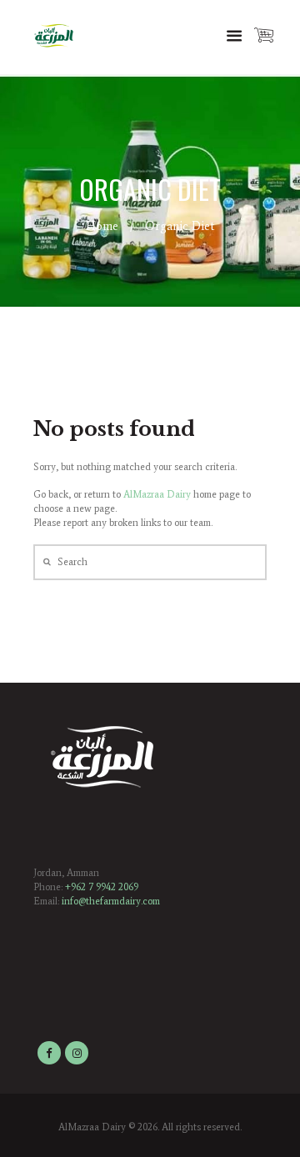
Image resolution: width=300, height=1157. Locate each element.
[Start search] (45, 561)
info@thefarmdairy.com (111, 901)
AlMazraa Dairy (157, 494)
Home (102, 225)
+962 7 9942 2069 (101, 887)
